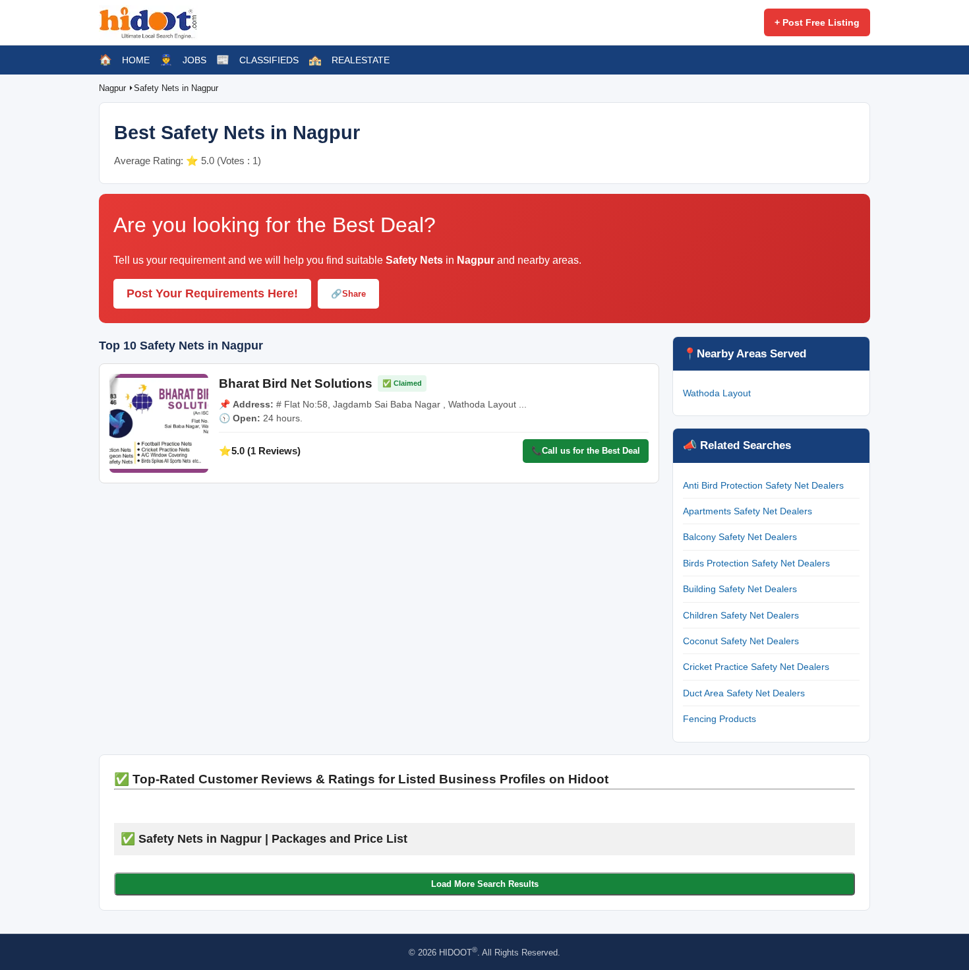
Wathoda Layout (717, 393)
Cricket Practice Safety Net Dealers (756, 666)
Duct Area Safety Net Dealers (744, 693)
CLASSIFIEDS (269, 60)
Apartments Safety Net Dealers (747, 511)
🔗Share (348, 294)
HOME (136, 60)
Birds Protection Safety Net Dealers (756, 563)
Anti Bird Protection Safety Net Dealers (763, 485)
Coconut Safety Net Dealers (741, 641)
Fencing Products (719, 718)
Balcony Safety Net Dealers (740, 536)
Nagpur (114, 88)
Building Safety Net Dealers (740, 589)
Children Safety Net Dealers (741, 615)
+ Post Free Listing (817, 22)
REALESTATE (361, 60)
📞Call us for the (585, 451)
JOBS (194, 60)
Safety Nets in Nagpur (176, 88)
